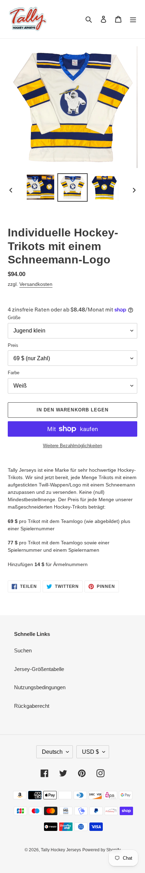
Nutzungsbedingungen (39, 687)
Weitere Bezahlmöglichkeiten (72, 445)
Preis (13, 345)
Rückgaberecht (31, 706)
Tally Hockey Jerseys (61, 849)
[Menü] (133, 19)
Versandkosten (35, 284)
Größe (14, 317)
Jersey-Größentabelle (39, 669)
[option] (41, 187)
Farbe (13, 372)
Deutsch (52, 752)
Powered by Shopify (101, 849)
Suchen (23, 650)
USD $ (90, 752)
